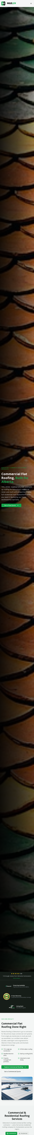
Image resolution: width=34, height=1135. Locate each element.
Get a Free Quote (10, 505)
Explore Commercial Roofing (13, 1067)
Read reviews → (17, 978)
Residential (24, 1133)
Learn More (8, 510)
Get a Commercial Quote (12, 1071)
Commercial (12, 1133)
